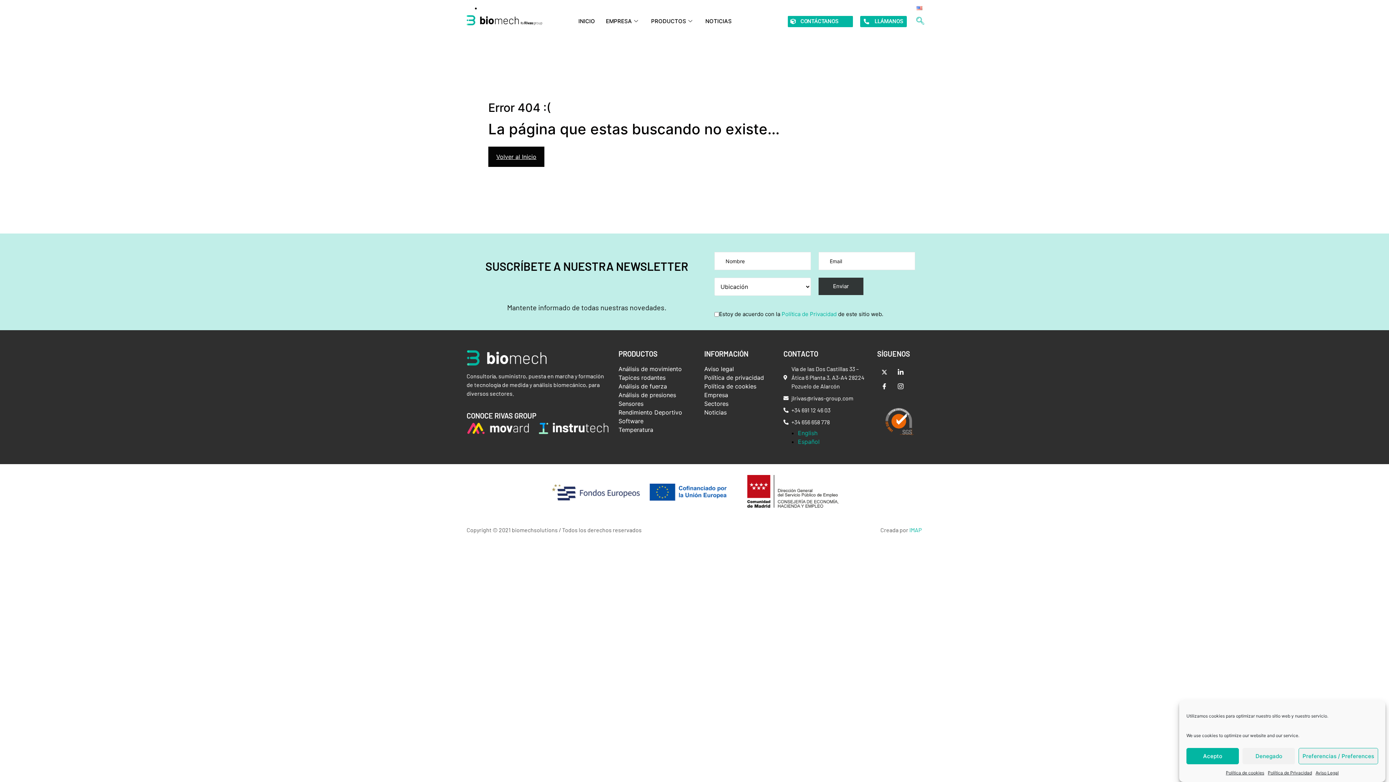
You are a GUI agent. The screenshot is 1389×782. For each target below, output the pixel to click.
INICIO (586, 21)
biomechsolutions (535, 529)
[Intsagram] (900, 386)
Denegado (1269, 756)
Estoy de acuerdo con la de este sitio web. (801, 314)
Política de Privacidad (1290, 772)
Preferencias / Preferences (1338, 756)
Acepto (1212, 756)
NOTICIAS (718, 21)
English (807, 433)
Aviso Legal (1327, 772)
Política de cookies (1245, 772)
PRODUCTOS (668, 21)
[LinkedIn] (900, 371)
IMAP (915, 529)
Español (809, 441)
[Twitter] (884, 371)
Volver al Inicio (516, 156)
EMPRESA (619, 21)
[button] (920, 21)
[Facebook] (884, 386)
